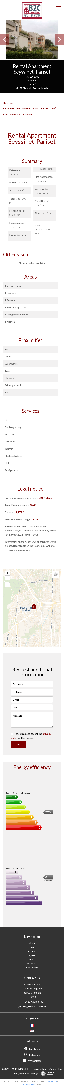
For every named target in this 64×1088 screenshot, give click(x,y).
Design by (51, 1073)
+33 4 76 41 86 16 (34, 1002)
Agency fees (55, 1068)
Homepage (8, 103)
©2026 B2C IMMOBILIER (16, 1068)
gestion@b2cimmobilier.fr (32, 1006)
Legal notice (39, 1068)
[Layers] (55, 574)
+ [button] (7, 573)
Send (18, 744)
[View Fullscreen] (7, 584)
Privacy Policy (51, 1081)
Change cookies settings (26, 1073)
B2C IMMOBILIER (32, 984)
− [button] (7, 578)
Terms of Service (30, 1084)
